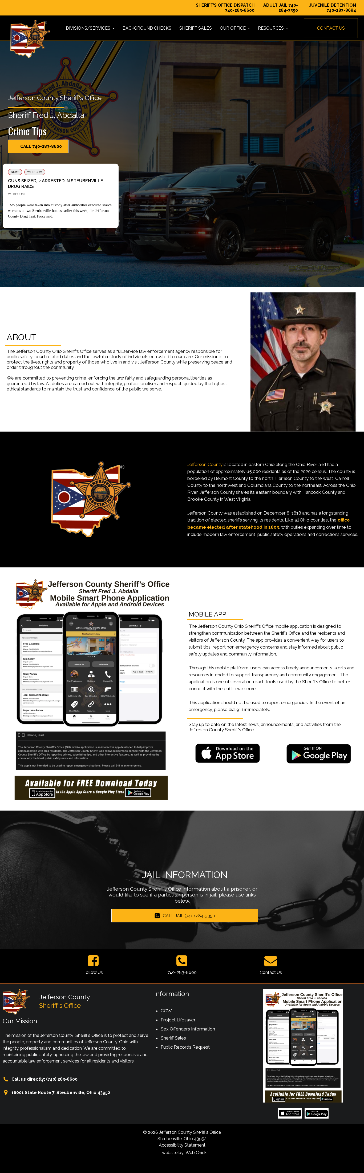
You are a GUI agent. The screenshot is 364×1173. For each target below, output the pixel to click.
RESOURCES (271, 28)
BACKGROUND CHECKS (147, 28)
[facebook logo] (93, 960)
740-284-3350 (288, 8)
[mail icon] (271, 960)
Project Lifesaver (178, 1019)
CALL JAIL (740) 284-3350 (189, 915)
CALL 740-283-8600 (41, 146)
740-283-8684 (341, 10)
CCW (166, 1010)
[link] (61, 196)
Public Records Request (185, 1047)
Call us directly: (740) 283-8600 (44, 1079)
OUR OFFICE (233, 28)
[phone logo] (182, 960)
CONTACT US (331, 28)
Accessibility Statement (182, 1145)
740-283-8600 (239, 10)
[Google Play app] (318, 753)
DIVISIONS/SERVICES (88, 28)
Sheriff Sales (173, 1038)
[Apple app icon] (227, 753)
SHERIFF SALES (195, 28)
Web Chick (196, 1152)
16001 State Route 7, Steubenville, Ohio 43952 (60, 1092)
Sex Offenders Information (188, 1029)
